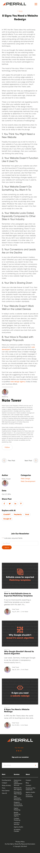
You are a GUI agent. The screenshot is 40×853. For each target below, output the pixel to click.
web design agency (18, 382)
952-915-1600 (19, 748)
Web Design (25, 478)
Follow (7, 447)
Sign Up (7, 547)
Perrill (14, 4)
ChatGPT (7, 514)
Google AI (7, 519)
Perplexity (18, 514)
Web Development (28, 481)
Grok (27, 514)
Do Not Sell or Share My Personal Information (20, 844)
